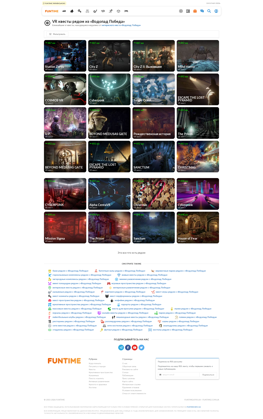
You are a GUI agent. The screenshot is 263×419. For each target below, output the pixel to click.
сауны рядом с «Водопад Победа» (180, 321)
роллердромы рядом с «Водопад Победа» (128, 321)
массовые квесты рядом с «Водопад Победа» (77, 308)
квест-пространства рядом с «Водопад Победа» (78, 300)
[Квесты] (79, 11)
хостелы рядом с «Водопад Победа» (172, 329)
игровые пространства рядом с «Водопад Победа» (139, 283)
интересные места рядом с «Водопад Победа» (78, 287)
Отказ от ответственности (134, 393)
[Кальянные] (95, 11)
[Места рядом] (181, 11)
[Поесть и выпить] (102, 11)
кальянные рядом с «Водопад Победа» (74, 291)
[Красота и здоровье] (118, 11)
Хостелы (93, 387)
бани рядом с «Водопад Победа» (70, 270)
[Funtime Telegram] (121, 347)
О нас (124, 363)
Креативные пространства (101, 372)
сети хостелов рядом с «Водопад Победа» (130, 325)
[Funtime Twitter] (142, 347)
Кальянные (94, 375)
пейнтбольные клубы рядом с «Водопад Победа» (79, 317)
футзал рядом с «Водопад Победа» (123, 329)
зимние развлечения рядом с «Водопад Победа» (145, 279)
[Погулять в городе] (71, 11)
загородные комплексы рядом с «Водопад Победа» (81, 279)
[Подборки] (195, 11)
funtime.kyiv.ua (192, 400)
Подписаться (208, 374)
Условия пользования (131, 390)
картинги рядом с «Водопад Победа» (125, 291)
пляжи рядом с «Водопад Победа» (198, 317)
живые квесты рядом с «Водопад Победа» (144, 275)
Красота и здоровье (98, 384)
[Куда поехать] (64, 11)
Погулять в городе (97, 366)
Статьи (125, 372)
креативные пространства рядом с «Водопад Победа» (82, 304)
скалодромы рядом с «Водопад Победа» (185, 325)
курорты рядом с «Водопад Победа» (141, 304)
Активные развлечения (99, 381)
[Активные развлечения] (110, 11)
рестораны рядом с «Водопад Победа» (74, 321)
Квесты (92, 369)
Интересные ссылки (131, 384)
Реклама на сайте (130, 369)
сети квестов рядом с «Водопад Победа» (75, 325)
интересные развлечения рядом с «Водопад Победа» (141, 287)
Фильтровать (58, 34)
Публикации (127, 375)
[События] (188, 11)
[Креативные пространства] (87, 11)
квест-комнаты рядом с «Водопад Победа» (76, 296)
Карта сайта (127, 381)
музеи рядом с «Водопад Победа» (193, 308)
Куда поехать (95, 363)
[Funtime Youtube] (135, 347)
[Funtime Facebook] (128, 347)
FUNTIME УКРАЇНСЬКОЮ (54, 3)
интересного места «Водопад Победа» (121, 25)
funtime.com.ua (210, 400)
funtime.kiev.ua (194, 407)
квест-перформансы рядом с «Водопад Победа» (136, 296)
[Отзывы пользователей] (202, 11)
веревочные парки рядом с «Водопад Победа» (181, 270)
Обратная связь (213, 3)
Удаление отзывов (130, 387)
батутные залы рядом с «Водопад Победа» (122, 270)
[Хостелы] (126, 11)
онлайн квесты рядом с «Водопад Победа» (125, 312)
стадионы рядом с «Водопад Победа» (73, 329)
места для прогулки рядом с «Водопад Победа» (138, 308)
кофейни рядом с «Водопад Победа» (135, 300)
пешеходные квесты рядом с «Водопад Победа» (142, 317)
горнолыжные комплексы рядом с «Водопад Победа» (82, 275)
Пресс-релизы (128, 378)
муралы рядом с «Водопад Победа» (72, 312)
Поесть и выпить (96, 378)
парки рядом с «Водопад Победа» (177, 312)
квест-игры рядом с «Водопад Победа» (177, 291)
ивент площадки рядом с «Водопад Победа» (77, 283)
